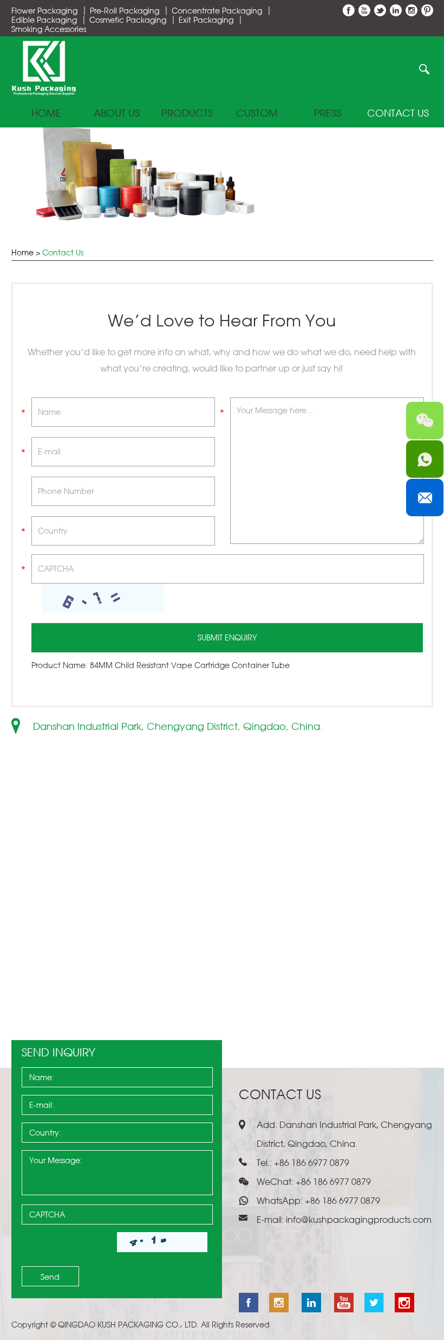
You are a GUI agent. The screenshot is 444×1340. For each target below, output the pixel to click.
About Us (117, 113)
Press (327, 113)
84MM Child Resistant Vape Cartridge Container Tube (190, 665)
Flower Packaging (44, 10)
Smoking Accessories (48, 29)
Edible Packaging (44, 19)
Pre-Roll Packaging (124, 10)
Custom (257, 113)
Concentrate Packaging (217, 10)
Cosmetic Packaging (127, 19)
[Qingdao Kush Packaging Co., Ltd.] (43, 92)
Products (187, 113)
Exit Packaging (206, 19)
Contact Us (398, 113)
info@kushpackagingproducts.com (359, 1219)
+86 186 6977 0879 (341, 1200)
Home (46, 113)
